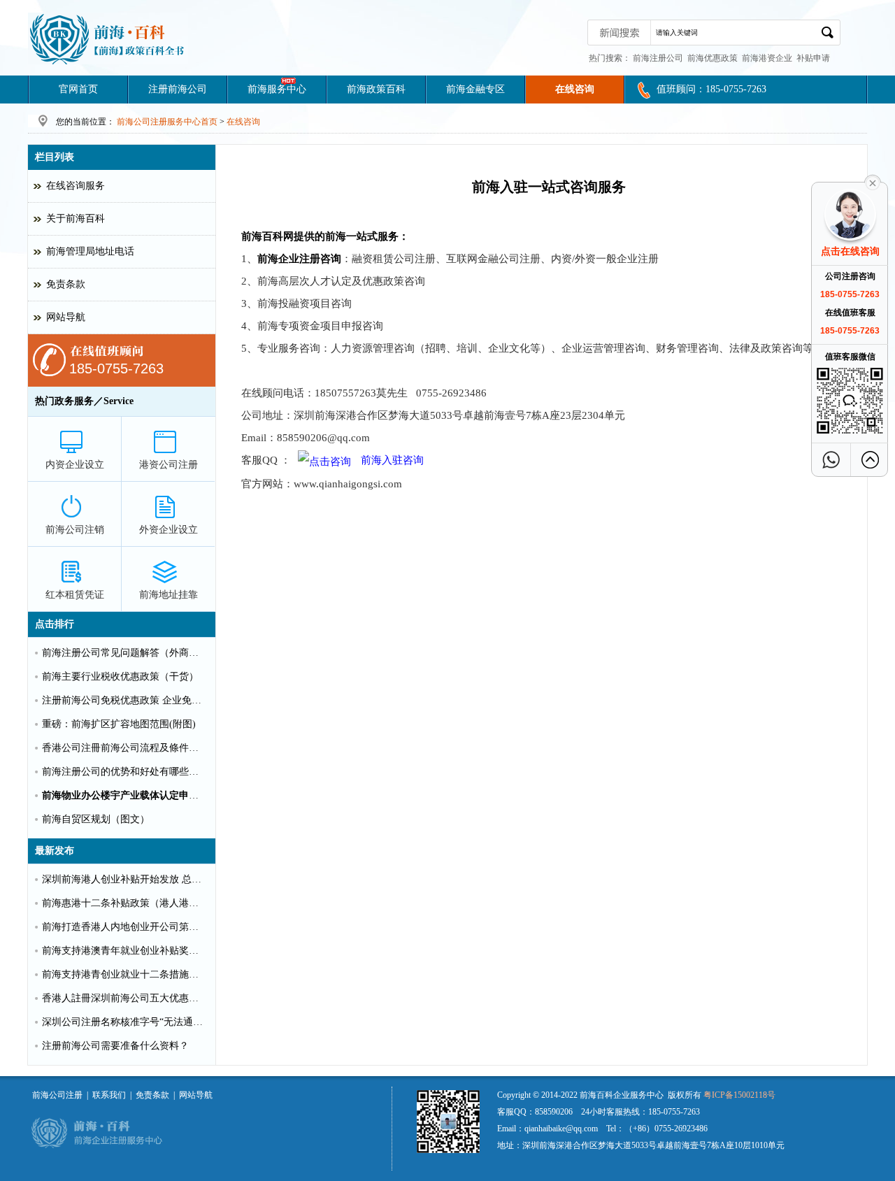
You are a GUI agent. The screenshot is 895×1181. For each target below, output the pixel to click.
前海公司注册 (57, 1095)
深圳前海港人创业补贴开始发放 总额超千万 (124, 879)
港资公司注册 (168, 464)
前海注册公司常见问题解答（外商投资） (124, 652)
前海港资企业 (767, 58)
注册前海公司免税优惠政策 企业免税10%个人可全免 (124, 700)
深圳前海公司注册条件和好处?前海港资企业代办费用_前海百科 (108, 38)
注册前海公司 (177, 89)
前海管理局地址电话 (90, 251)
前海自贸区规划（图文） (96, 819)
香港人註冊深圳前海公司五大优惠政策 (124, 998)
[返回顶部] (870, 459)
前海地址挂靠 (168, 594)
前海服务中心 (277, 89)
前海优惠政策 (712, 58)
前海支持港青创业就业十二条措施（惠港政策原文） (124, 974)
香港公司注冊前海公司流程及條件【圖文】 (124, 748)
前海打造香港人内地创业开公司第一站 (124, 927)
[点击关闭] (872, 181)
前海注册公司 (658, 58)
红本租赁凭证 (74, 594)
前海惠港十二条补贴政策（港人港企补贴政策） (124, 903)
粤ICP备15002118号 (739, 1095)
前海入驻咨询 (391, 460)
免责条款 (65, 284)
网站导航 (65, 317)
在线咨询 (574, 89)
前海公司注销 (74, 529)
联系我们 (109, 1095)
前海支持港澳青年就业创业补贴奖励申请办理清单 (124, 950)
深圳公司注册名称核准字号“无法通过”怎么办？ (124, 1022)
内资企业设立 (74, 464)
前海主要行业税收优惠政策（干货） (120, 676)
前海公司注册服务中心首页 (167, 122)
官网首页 (78, 89)
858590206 (554, 1112)
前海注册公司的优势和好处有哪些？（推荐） (124, 771)
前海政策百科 (376, 89)
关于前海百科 (75, 218)
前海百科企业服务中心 (622, 1095)
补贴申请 (813, 58)
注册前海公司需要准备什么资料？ (115, 1045)
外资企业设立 (168, 529)
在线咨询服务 (75, 185)
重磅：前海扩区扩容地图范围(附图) (119, 724)
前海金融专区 (475, 89)
